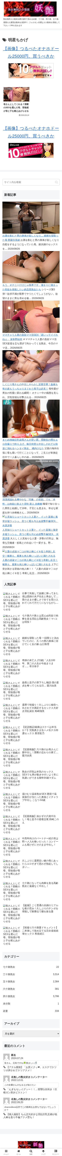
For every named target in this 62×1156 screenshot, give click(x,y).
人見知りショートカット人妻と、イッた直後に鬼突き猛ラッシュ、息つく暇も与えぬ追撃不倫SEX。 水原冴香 (30, 534)
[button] (56, 182)
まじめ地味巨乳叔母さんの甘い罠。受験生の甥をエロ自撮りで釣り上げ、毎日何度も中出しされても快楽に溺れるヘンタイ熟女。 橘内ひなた (30, 444)
